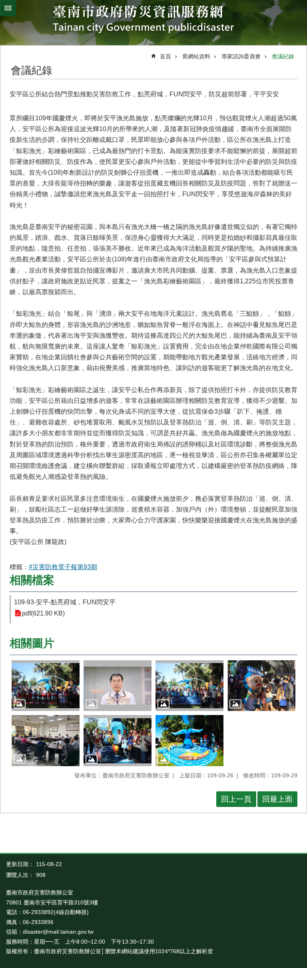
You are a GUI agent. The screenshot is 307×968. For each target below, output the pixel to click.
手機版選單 (8, 8)
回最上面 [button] (277, 799)
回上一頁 (236, 799)
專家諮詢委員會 (241, 56)
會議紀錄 (283, 56)
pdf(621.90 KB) (43, 613)
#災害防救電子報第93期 (63, 567)
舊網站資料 (196, 56)
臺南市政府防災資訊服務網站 (153, 20)
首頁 (165, 56)
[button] (46, 685)
